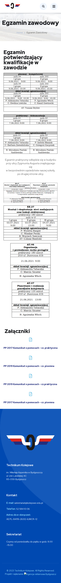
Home (20, 32)
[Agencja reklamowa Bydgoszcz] (40, 574)
